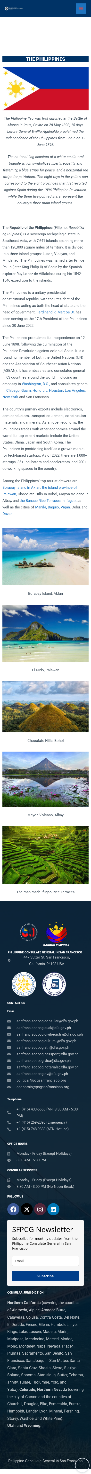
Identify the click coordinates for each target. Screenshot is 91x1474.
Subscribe (45, 1276)
